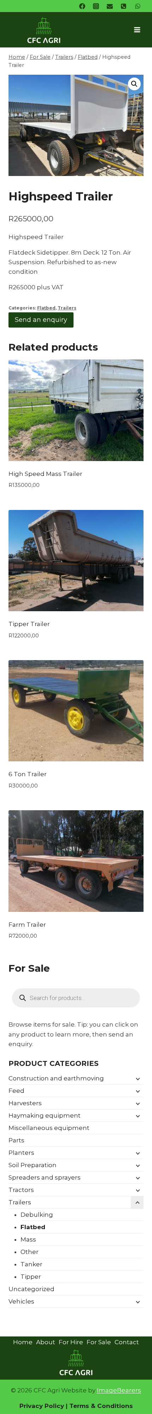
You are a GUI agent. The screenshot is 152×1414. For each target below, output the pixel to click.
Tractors (21, 1189)
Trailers (67, 308)
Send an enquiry (41, 320)
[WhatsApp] (137, 6)
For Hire (71, 1342)
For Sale (99, 1342)
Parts (16, 1140)
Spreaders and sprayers (44, 1177)
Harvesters (25, 1103)
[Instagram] (96, 6)
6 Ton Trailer (27, 774)
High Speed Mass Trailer (45, 473)
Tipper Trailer (29, 624)
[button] (134, 84)
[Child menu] (137, 1078)
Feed (16, 1090)
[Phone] (124, 6)
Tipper (31, 1276)
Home (23, 1342)
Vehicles (21, 1301)
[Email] (110, 6)
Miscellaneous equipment (48, 1127)
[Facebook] (82, 6)
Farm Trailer (27, 924)
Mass (28, 1239)
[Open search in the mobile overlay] (76, 998)
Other (30, 1251)
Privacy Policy (41, 1405)
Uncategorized (31, 1289)
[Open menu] (137, 29)
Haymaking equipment (44, 1115)
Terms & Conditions (100, 1405)
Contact (127, 1342)
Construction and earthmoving (56, 1078)
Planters (21, 1152)
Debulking (37, 1214)
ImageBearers (119, 1390)
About (45, 1342)
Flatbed (46, 308)
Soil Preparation (32, 1165)
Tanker (31, 1264)
